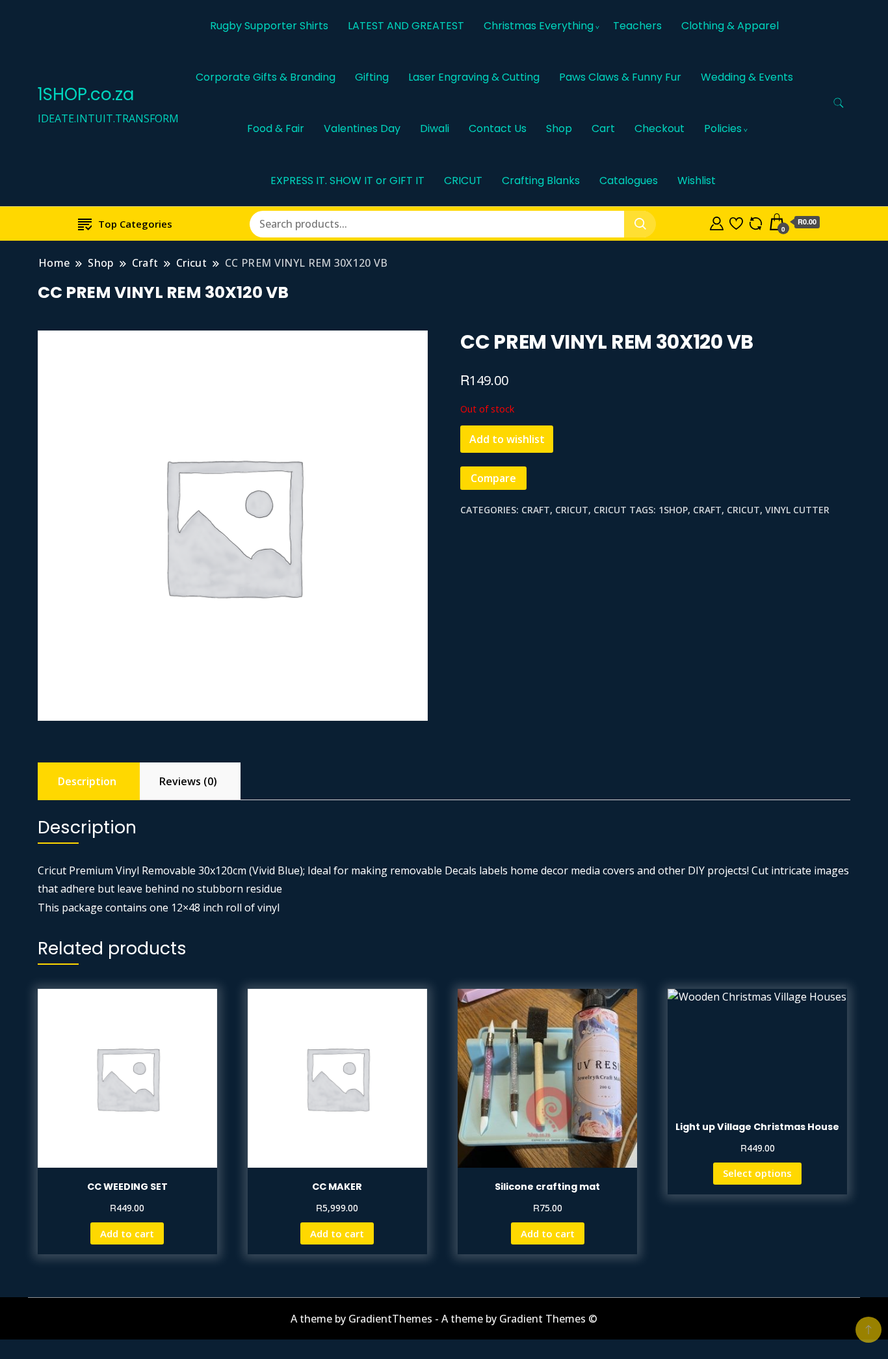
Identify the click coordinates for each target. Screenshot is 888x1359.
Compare (493, 478)
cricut (743, 510)
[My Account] (717, 222)
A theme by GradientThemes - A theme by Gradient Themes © (444, 1319)
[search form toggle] (838, 103)
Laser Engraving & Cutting (474, 77)
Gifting (372, 77)
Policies (723, 128)
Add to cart (127, 1233)
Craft (535, 510)
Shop (559, 128)
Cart (603, 128)
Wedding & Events (747, 77)
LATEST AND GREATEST (406, 25)
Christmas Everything (539, 25)
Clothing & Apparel (730, 25)
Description (87, 781)
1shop (673, 510)
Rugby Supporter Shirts (269, 25)
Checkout (659, 128)
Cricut (571, 510)
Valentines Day (362, 128)
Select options (757, 1172)
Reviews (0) (188, 781)
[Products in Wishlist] (736, 222)
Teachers (637, 25)
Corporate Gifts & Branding (265, 77)
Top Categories (135, 223)
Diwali (434, 128)
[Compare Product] (756, 222)
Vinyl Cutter (797, 510)
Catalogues (628, 180)
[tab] (87, 781)
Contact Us (498, 128)
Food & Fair (275, 128)
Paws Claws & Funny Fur (620, 77)
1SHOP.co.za (86, 94)
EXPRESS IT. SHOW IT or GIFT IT (347, 180)
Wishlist (696, 180)
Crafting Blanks (541, 180)
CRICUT (463, 180)
